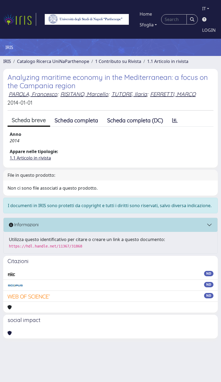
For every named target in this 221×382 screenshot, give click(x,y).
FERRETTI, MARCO (173, 94)
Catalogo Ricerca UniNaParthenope (53, 61)
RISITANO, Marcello (84, 94)
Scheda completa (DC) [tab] (135, 120)
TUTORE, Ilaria (129, 94)
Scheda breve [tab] (29, 120)
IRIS (7, 61)
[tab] (175, 120)
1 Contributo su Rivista (118, 61)
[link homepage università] (86, 19)
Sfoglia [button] (147, 25)
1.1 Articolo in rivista (167, 61)
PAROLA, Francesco (33, 94)
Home (146, 14)
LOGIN (209, 30)
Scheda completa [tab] (76, 120)
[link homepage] (19, 19)
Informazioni (26, 224)
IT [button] (204, 9)
